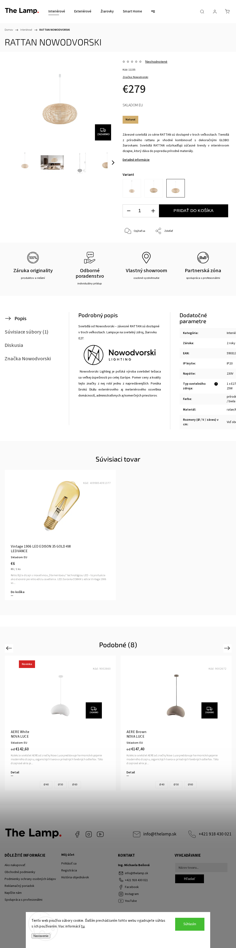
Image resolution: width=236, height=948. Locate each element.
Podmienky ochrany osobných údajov (30, 879)
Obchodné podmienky (20, 872)
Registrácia (69, 870)
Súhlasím (189, 924)
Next (228, 648)
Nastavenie (40, 936)
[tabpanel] (60, 535)
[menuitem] (56, 11)
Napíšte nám (13, 893)
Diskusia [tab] (14, 345)
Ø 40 (46, 785)
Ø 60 (74, 785)
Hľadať (189, 879)
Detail (15, 772)
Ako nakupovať (15, 865)
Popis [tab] (21, 318)
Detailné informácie (136, 160)
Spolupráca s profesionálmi (23, 899)
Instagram (88, 834)
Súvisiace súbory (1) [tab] (26, 332)
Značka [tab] (28, 358)
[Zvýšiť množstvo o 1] (153, 211)
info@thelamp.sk (159, 834)
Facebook (77, 834)
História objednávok (75, 877)
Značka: (135, 77)
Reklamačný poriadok (19, 886)
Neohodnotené (156, 61)
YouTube (100, 834)
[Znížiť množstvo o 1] (128, 211)
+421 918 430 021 (215, 834)
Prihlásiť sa (69, 863)
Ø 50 (60, 785)
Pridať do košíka (193, 210)
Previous (9, 648)
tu (83, 926)
